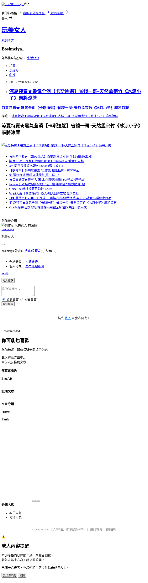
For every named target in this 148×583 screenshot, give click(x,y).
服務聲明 (111, 529)
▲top (5, 273)
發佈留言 (8, 304)
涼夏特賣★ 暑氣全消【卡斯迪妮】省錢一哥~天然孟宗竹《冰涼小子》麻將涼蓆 (65, 108)
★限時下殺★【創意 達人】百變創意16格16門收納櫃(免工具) (50, 156)
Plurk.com (36, 500)
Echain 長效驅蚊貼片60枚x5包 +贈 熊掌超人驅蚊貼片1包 (47, 184)
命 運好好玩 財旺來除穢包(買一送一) (34, 175)
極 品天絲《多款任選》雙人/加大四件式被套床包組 (44, 193)
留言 (38, 250)
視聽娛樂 (31, 261)
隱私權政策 (95, 529)
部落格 (13, 70)
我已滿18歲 (9, 575)
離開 (22, 575)
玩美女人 (14, 29)
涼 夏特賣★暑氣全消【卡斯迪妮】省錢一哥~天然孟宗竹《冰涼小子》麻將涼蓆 (63, 202)
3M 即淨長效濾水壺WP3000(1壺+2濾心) (36, 165)
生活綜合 (33, 58)
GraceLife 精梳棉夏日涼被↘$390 (31, 188)
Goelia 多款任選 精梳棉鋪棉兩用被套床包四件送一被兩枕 (48, 207)
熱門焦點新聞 (34, 266)
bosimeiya (8, 229)
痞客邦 (29, 250)
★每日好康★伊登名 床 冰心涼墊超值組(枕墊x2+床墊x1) (47, 179)
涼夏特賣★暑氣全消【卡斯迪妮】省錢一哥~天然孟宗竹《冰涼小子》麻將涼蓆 (65, 116)
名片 (12, 75)
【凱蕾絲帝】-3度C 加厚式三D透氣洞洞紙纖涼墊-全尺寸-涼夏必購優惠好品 (60, 198)
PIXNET (45, 529)
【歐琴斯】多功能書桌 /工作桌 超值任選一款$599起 (44, 170)
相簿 (12, 65)
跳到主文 (8, 40)
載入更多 (8, 280)
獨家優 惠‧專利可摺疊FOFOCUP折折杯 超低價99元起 (46, 161)
